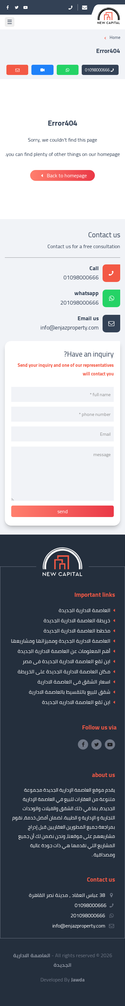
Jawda (78, 979)
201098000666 (79, 298)
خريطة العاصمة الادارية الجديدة (77, 620)
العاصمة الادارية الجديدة (84, 610)
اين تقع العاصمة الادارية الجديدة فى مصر (66, 661)
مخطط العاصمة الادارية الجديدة (77, 630)
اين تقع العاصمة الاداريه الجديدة (76, 702)
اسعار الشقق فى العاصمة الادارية (74, 681)
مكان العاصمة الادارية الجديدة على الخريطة (64, 671)
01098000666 (97, 70)
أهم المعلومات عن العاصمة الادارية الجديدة (64, 651)
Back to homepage (66, 175)
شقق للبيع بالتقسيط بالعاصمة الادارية (69, 692)
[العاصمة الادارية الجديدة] (62, 574)
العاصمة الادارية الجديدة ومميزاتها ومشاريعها (60, 641)
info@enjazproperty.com (69, 323)
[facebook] (8, 7)
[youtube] (26, 7)
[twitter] (17, 7)
